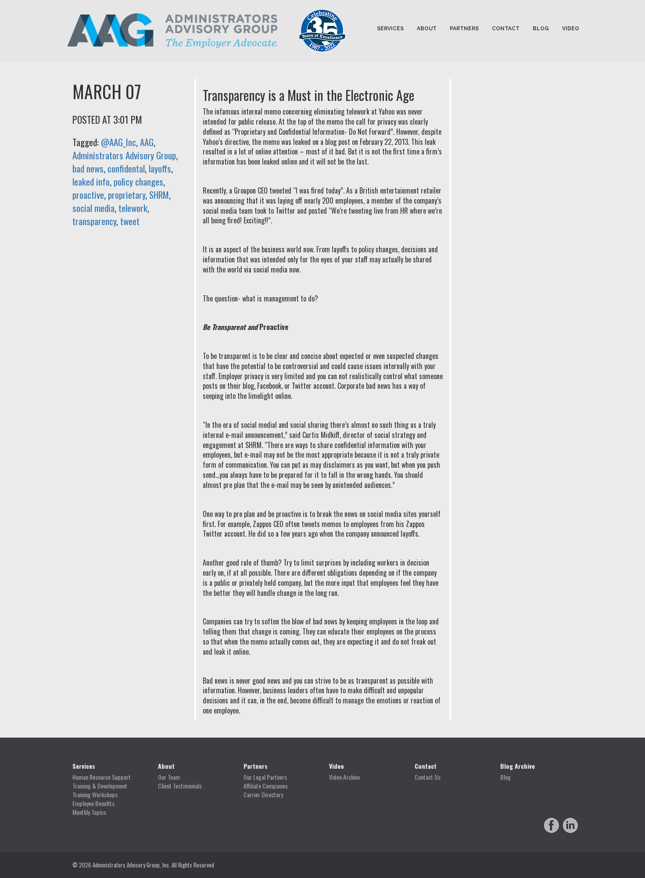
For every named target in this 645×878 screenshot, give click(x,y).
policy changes (138, 181)
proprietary (126, 194)
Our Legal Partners (265, 777)
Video (570, 28)
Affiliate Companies (266, 785)
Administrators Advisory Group (124, 155)
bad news (88, 168)
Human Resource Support (101, 777)
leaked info (91, 181)
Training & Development (99, 785)
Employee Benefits (93, 803)
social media (93, 208)
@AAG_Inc (118, 142)
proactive (88, 194)
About (427, 28)
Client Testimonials (180, 785)
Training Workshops (95, 794)
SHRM (159, 194)
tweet (130, 221)
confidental (126, 168)
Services (390, 28)
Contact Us (428, 777)
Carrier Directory (263, 794)
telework (132, 208)
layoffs (160, 168)
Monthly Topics (89, 812)
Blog (541, 28)
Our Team (169, 777)
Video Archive (344, 777)
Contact (506, 28)
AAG (147, 142)
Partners (464, 28)
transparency (94, 221)
